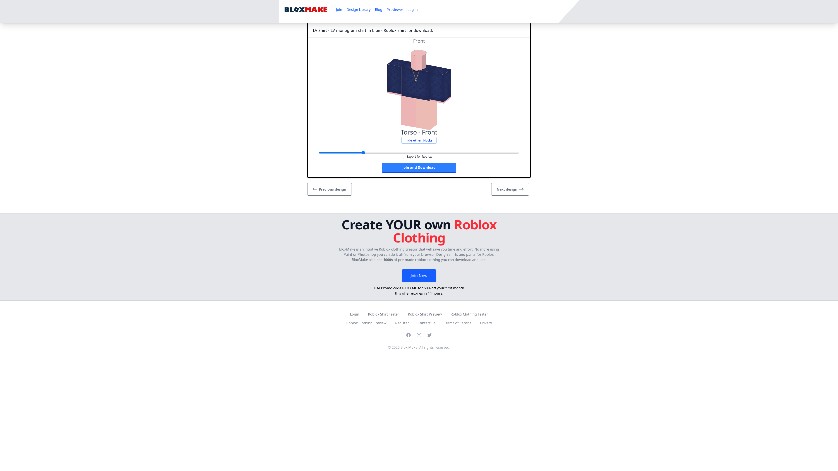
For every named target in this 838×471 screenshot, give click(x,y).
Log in (413, 9)
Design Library (359, 9)
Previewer (395, 9)
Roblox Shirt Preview (425, 314)
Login (354, 314)
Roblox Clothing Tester (469, 314)
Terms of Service (457, 323)
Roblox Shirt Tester (383, 314)
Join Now (419, 275)
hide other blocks (419, 140)
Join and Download (419, 167)
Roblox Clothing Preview (366, 323)
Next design (507, 189)
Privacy (486, 323)
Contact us (426, 323)
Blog (378, 9)
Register (402, 323)
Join (339, 9)
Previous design (332, 189)
